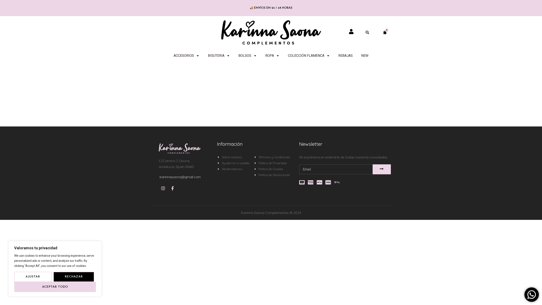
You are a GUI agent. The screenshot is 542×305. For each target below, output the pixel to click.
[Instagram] (163, 188)
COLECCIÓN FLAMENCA (306, 56)
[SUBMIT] (382, 169)
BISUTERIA (216, 56)
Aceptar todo (55, 286)
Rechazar (74, 276)
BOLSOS (244, 56)
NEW (364, 56)
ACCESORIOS (184, 56)
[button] (367, 32)
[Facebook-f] (172, 188)
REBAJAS (345, 56)
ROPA (269, 56)
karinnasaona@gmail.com (180, 177)
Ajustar (33, 276)
